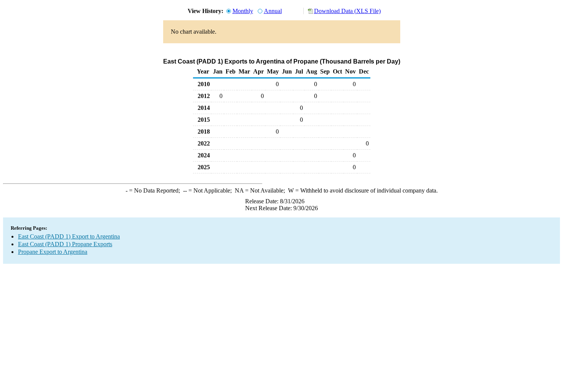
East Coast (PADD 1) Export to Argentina (69, 236)
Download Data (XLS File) (347, 11)
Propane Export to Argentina (52, 251)
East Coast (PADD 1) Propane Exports (65, 244)
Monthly (242, 11)
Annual (273, 11)
